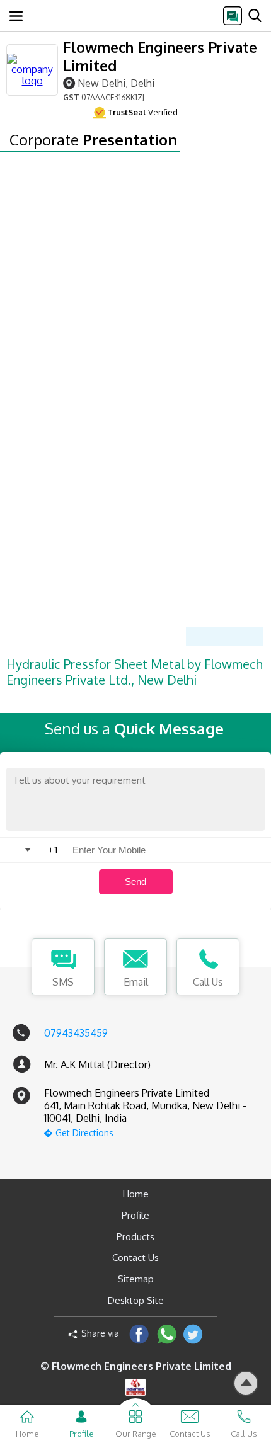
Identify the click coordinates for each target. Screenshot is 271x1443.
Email (136, 982)
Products (135, 1237)
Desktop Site (136, 1300)
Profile (135, 1215)
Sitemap (136, 1279)
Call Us (208, 982)
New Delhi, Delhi (116, 83)
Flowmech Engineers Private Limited (160, 56)
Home (136, 1194)
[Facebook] (139, 1333)
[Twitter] (193, 1333)
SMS (63, 982)
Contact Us (135, 1257)
